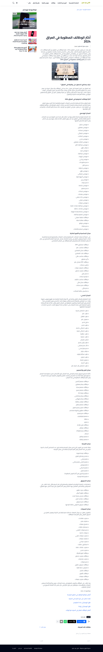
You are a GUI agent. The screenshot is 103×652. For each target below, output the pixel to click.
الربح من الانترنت (62, 3)
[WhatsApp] (65, 621)
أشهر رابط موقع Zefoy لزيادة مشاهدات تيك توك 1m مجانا (20, 49)
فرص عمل (79, 9)
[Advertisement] (65, 23)
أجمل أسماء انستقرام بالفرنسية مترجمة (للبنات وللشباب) (20, 41)
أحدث (88, 641)
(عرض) (75, 46)
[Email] (61, 621)
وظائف (53, 3)
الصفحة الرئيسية (74, 3)
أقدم (42, 641)
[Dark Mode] (17, 3)
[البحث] (14, 3)
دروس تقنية (45, 3)
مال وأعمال (36, 3)
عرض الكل (43, 627)
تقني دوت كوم (75, 648)
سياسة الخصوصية (38, 648)
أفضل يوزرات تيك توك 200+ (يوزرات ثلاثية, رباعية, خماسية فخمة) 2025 (20, 33)
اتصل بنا (14, 648)
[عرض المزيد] (57, 621)
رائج (29, 3)
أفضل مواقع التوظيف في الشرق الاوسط (79, 594)
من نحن (20, 648)
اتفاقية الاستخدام (28, 648)
